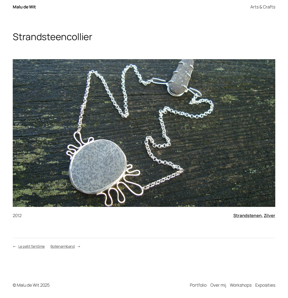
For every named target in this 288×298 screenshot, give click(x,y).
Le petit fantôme (31, 246)
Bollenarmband (63, 246)
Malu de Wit (24, 7)
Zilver (269, 215)
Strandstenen (247, 215)
